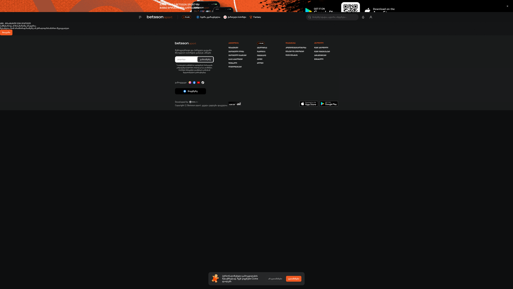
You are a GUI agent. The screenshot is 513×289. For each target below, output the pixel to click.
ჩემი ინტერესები (322, 52)
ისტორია (261, 52)
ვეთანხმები (293, 278)
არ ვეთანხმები (275, 278)
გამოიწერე (205, 59)
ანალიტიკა (262, 48)
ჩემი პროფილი (321, 48)
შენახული (318, 59)
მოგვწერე (193, 91)
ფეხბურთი (233, 48)
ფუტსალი (232, 63)
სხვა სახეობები (235, 59)
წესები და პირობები (295, 51)
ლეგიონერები (235, 67)
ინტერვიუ (261, 55)
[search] (309, 17)
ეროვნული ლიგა (236, 52)
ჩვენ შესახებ (292, 55)
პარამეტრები (320, 55)
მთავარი (6, 32)
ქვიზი (259, 59)
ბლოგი (260, 63)
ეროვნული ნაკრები (237, 55)
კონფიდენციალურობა (296, 48)
